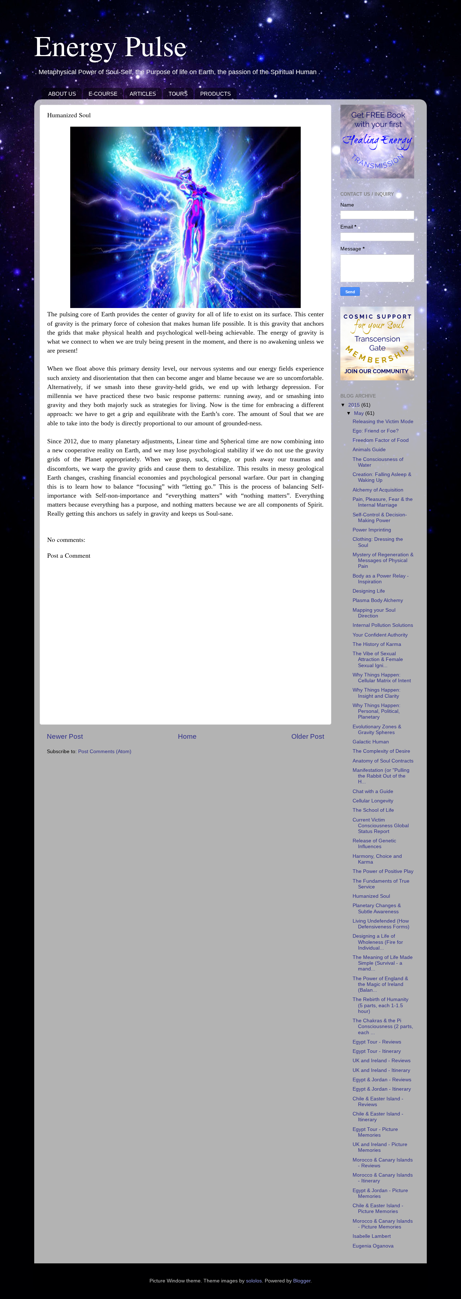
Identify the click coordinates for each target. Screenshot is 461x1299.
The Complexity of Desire (381, 751)
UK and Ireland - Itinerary (381, 1070)
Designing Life (369, 591)
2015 (354, 405)
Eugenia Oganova (373, 1246)
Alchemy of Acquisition (378, 490)
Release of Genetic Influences (374, 843)
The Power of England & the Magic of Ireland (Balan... (380, 984)
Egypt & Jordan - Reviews (382, 1079)
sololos (254, 1281)
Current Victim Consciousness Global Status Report (381, 825)
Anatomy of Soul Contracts (383, 761)
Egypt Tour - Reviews (377, 1042)
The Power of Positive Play (383, 871)
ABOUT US (62, 94)
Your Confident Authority (380, 635)
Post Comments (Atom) (104, 751)
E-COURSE (103, 94)
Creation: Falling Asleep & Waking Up (382, 477)
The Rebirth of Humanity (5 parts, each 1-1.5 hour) (380, 1005)
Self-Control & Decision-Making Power (380, 517)
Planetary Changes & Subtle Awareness (377, 908)
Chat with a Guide (373, 791)
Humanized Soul (371, 896)
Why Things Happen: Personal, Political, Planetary (376, 711)
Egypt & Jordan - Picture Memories (380, 1193)
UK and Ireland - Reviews (382, 1060)
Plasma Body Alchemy (378, 600)
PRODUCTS (215, 94)
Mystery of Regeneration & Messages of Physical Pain (383, 560)
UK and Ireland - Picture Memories (380, 1147)
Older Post (307, 736)
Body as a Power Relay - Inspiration (381, 578)
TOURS (178, 94)
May (359, 413)
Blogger (301, 1281)
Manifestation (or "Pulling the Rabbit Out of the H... (381, 776)
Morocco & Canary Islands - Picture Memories (383, 1224)
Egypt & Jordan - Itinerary (382, 1089)
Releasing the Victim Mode (383, 421)
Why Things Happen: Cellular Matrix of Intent (382, 677)
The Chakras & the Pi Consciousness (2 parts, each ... (383, 1026)
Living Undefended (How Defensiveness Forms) (381, 923)
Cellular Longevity (373, 801)
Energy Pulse (110, 45)
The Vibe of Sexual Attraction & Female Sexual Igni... (378, 659)
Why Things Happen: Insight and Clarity (376, 692)
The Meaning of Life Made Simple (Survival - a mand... (383, 963)
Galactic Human (371, 741)
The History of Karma (377, 644)
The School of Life (373, 810)
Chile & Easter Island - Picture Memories (378, 1208)
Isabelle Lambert (372, 1236)
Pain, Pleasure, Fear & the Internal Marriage (383, 502)
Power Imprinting (372, 530)
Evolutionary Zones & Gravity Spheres (377, 729)
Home (187, 736)
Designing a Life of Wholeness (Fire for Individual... (378, 941)
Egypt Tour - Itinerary (377, 1051)
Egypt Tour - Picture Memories (375, 1132)
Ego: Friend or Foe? (376, 431)
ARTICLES (143, 94)
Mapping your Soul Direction (374, 613)
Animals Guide (369, 449)
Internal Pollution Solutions (383, 625)
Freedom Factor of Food (381, 440)
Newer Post (65, 736)
